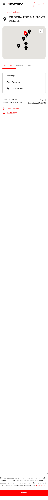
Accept (24, 493)
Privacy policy (41, 485)
